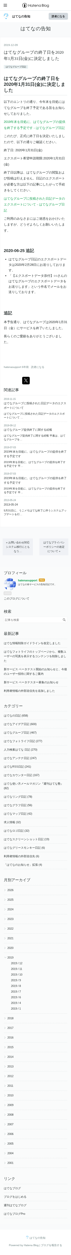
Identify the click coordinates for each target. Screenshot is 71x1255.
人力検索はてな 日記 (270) (20, 749)
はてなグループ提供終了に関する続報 (28, 429)
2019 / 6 (16, 997)
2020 (10, 947)
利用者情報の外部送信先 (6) (21, 856)
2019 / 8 (16, 985)
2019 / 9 (16, 980)
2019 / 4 (16, 1002)
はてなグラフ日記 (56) (18, 805)
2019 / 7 (16, 991)
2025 (10, 899)
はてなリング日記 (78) (18, 796)
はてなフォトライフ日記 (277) (23, 741)
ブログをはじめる (15, 1196)
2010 (10, 1095)
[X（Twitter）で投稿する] (26, 380)
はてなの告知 (21, 16)
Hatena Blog (31, 1245)
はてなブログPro (14, 1213)
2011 (10, 1085)
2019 (10, 957)
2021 (10, 938)
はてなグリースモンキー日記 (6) (24, 847)
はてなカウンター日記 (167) (21, 775)
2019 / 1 (16, 1008)
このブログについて (16, 598)
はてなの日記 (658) (16, 715)
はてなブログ (12, 1188)
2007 (10, 1124)
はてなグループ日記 (16, 66)
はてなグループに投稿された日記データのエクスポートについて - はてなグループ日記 (34, 204)
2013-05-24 (11, 504)
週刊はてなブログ (15, 1205)
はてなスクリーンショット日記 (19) (26, 839)
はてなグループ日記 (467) (20, 732)
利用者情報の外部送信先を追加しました (29, 690)
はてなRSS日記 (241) (17, 766)
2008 (10, 1114)
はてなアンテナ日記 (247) (20, 758)
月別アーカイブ (17, 880)
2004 (10, 1153)
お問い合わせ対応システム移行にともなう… (18, 547)
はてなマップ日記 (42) (18, 813)
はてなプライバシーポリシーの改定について (54, 547)
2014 (10, 1056)
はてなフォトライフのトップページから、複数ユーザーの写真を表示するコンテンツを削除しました (35, 656)
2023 (10, 919)
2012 (10, 1076)
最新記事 (11, 633)
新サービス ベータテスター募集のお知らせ (31, 682)
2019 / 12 (16, 963)
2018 (10, 1018)
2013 (10, 1066)
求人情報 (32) (12, 822)
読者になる (58, 16)
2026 (10, 890)
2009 (10, 1105)
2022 (10, 928)
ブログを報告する (51, 1245)
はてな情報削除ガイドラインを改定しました (32, 643)
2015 (10, 1047)
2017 (10, 1027)
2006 (10, 1134)
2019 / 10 (16, 974)
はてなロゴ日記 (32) (16, 830)
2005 (10, 1143)
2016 (10, 1037)
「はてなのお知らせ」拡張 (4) (23, 864)
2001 (10, 1162)
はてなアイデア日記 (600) (20, 724)
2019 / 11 (16, 968)
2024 (10, 909)
